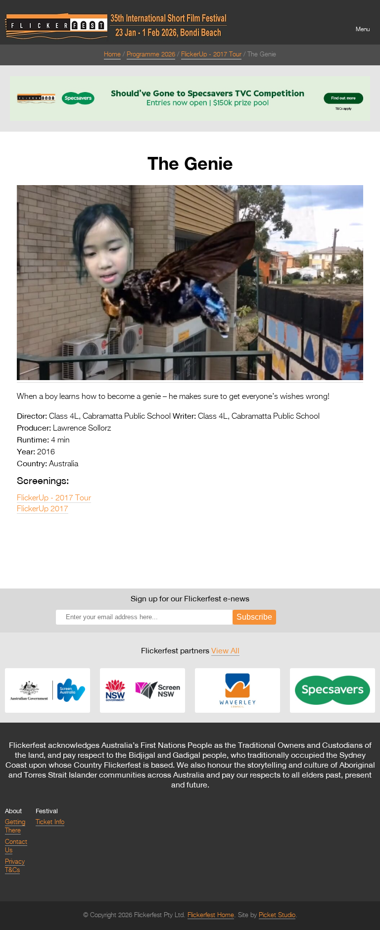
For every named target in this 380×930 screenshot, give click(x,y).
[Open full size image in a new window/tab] (190, 378)
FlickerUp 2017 (42, 509)
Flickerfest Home (211, 915)
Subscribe (254, 617)
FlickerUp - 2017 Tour (211, 54)
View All (225, 650)
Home (112, 54)
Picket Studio (277, 915)
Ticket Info (50, 822)
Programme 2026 (151, 54)
